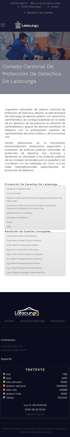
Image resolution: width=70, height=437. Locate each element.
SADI (9, 226)
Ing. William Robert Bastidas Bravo (23, 263)
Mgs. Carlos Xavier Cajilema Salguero (25, 254)
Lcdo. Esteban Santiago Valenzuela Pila (26, 272)
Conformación (14, 193)
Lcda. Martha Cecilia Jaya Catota (22, 245)
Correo (55, 6)
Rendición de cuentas (40, 12)
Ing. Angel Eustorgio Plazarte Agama (24, 268)
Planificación (58, 321)
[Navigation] (3, 25)
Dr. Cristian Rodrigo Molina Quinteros (24, 258)
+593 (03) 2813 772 (19, 3)
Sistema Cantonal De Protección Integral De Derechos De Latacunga (34, 199)
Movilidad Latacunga (32, 321)
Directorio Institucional (14, 350)
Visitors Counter (35, 414)
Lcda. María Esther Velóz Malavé (22, 236)
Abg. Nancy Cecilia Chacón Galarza (24, 240)
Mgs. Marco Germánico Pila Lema (23, 249)
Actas (9, 222)
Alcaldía (9, 321)
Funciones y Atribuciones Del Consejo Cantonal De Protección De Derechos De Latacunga (31, 207)
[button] (62, 259)
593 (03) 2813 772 (12, 346)
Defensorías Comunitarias (19, 213)
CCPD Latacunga (31, 6)
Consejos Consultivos (17, 217)
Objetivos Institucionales (19, 188)
